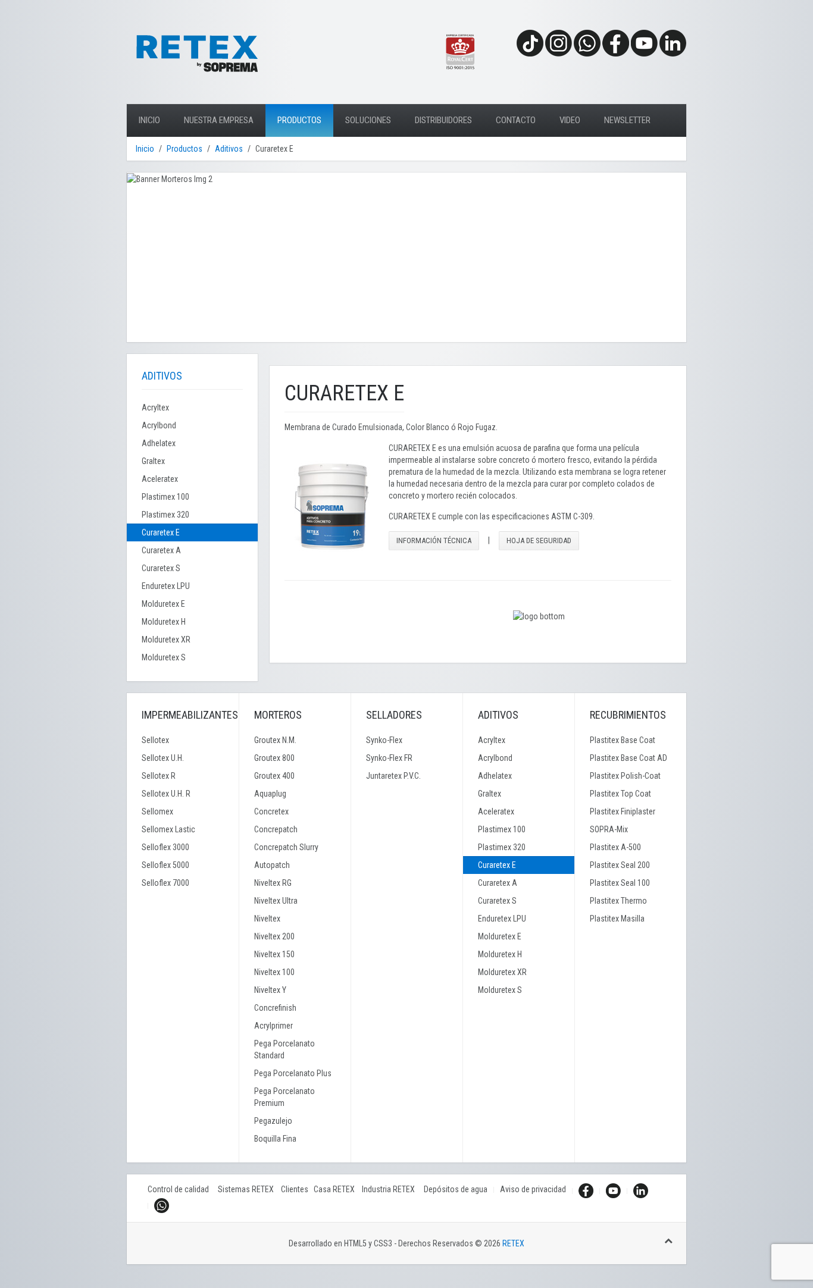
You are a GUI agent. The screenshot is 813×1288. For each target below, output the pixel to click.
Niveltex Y (270, 990)
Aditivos (229, 148)
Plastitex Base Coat (622, 740)
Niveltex (267, 918)
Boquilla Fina (275, 1138)
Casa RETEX (338, 1189)
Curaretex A (161, 550)
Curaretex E (161, 532)
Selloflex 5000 (165, 865)
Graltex (153, 461)
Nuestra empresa (219, 120)
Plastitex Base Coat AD (628, 758)
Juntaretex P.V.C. (393, 776)
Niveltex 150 (274, 954)
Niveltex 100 (274, 972)
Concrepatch (276, 829)
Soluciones (368, 120)
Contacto (516, 120)
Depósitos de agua (455, 1189)
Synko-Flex (384, 740)
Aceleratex (160, 479)
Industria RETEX (393, 1189)
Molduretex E (163, 604)
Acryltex (155, 407)
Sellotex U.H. (163, 758)
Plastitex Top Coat (620, 793)
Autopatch (272, 865)
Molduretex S (164, 657)
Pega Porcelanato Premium (284, 1097)
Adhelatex (159, 443)
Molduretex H (164, 621)
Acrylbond (159, 425)
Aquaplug (270, 793)
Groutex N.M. (275, 740)
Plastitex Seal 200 (620, 865)
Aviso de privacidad (533, 1189)
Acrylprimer (273, 1025)
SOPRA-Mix (609, 829)
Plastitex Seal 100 (620, 883)
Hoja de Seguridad (538, 540)
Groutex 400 (274, 776)
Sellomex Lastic (168, 829)
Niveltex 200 (274, 936)
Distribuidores (443, 120)
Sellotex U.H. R (166, 793)
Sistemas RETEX (249, 1189)
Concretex (271, 811)
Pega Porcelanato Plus (293, 1073)
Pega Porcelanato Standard (284, 1049)
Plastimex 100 (165, 497)
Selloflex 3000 (165, 847)
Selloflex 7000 (165, 883)
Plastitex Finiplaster (622, 811)
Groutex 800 (274, 758)
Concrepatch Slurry (286, 847)
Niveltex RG (273, 883)
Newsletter (627, 120)
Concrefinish (275, 1008)
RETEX (513, 1243)
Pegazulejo (273, 1121)
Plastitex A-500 (615, 847)
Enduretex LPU (166, 586)
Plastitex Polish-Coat (625, 776)
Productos (299, 120)
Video (569, 120)
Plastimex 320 (165, 514)
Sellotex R (159, 776)
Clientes (297, 1189)
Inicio (149, 120)
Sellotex (155, 740)
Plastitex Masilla (617, 918)
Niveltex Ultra (276, 900)
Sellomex (157, 811)
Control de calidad (183, 1189)
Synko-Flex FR (389, 758)
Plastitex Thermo (618, 900)
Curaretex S (161, 568)
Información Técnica (433, 540)
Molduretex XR (166, 639)
